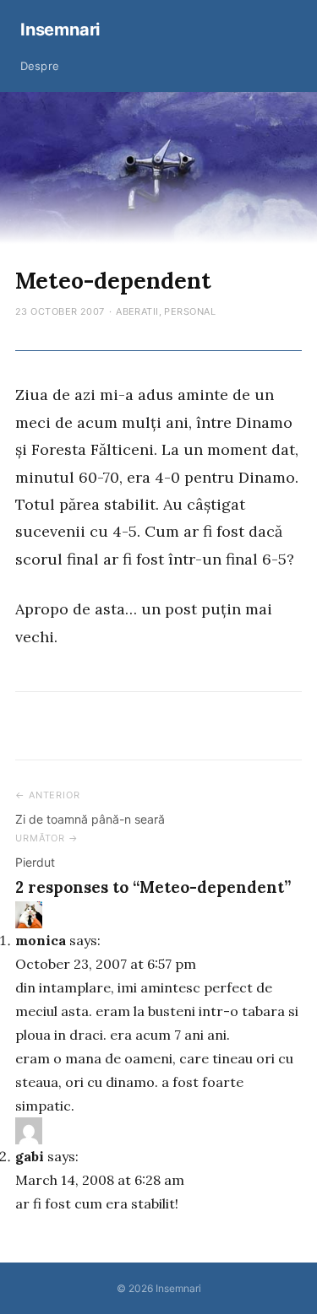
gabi (29, 1156)
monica (40, 940)
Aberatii (137, 311)
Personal (190, 311)
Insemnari (60, 29)
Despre (39, 66)
